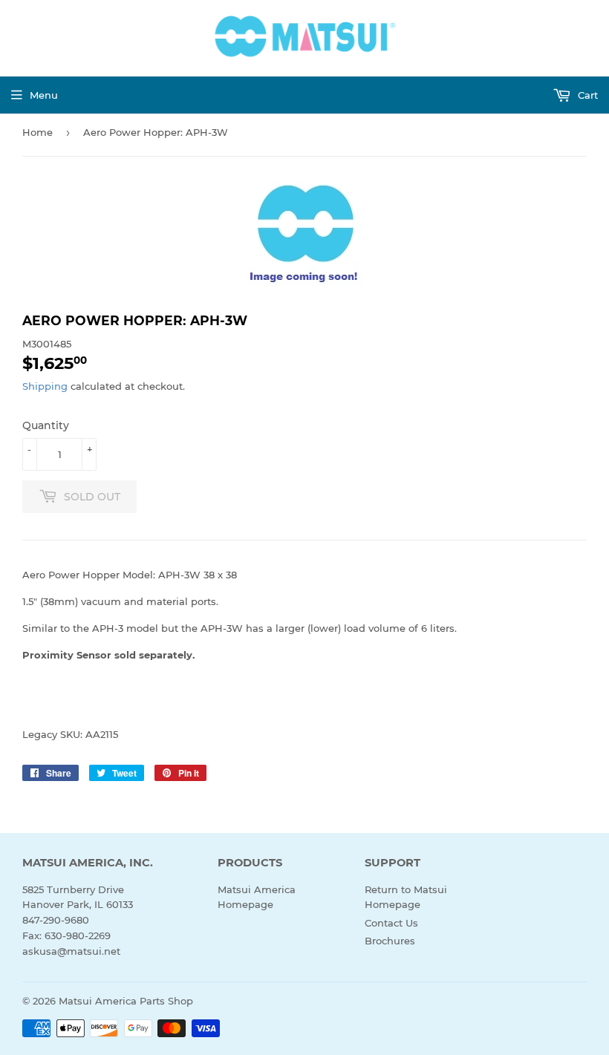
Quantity (45, 425)
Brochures (390, 941)
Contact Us (391, 923)
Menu (44, 95)
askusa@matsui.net (71, 951)
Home (37, 132)
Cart (586, 95)
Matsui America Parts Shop (126, 1001)
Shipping (45, 386)
